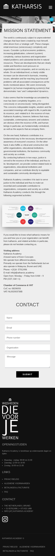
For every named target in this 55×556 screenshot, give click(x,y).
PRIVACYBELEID (11, 479)
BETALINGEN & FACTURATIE (16, 488)
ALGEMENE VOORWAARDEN (17, 483)
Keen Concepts (26, 257)
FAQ (6, 492)
